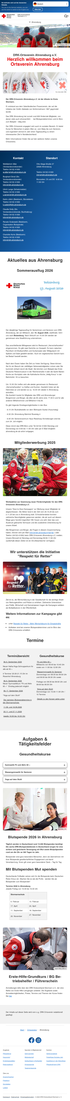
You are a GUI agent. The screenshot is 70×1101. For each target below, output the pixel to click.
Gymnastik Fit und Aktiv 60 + (17, 764)
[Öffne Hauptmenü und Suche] (66, 16)
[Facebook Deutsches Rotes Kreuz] (31, 1040)
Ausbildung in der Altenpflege (56, 1061)
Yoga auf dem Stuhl (13, 779)
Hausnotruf (6, 1057)
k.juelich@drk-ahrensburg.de (14, 204)
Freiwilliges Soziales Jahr (54, 1057)
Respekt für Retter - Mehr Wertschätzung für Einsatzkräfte (37, 623)
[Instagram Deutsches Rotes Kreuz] (38, 1040)
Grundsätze (6, 1084)
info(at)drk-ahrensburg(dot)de (42, 532)
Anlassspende (29, 1064)
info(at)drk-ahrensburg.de (13, 184)
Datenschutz (15, 1097)
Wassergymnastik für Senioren (18, 772)
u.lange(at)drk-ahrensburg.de (15, 194)
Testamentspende (30, 1068)
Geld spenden (29, 1054)
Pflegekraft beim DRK (53, 1064)
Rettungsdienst (8, 1064)
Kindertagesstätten (9, 1061)
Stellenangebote (51, 1054)
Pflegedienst (7, 1054)
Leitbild (5, 1088)
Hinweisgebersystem (27, 1097)
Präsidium (6, 1080)
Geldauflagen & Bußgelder (33, 1061)
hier (10, 996)
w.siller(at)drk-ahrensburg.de (14, 172)
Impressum (6, 1097)
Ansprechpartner (8, 1077)
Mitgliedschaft (29, 1057)
